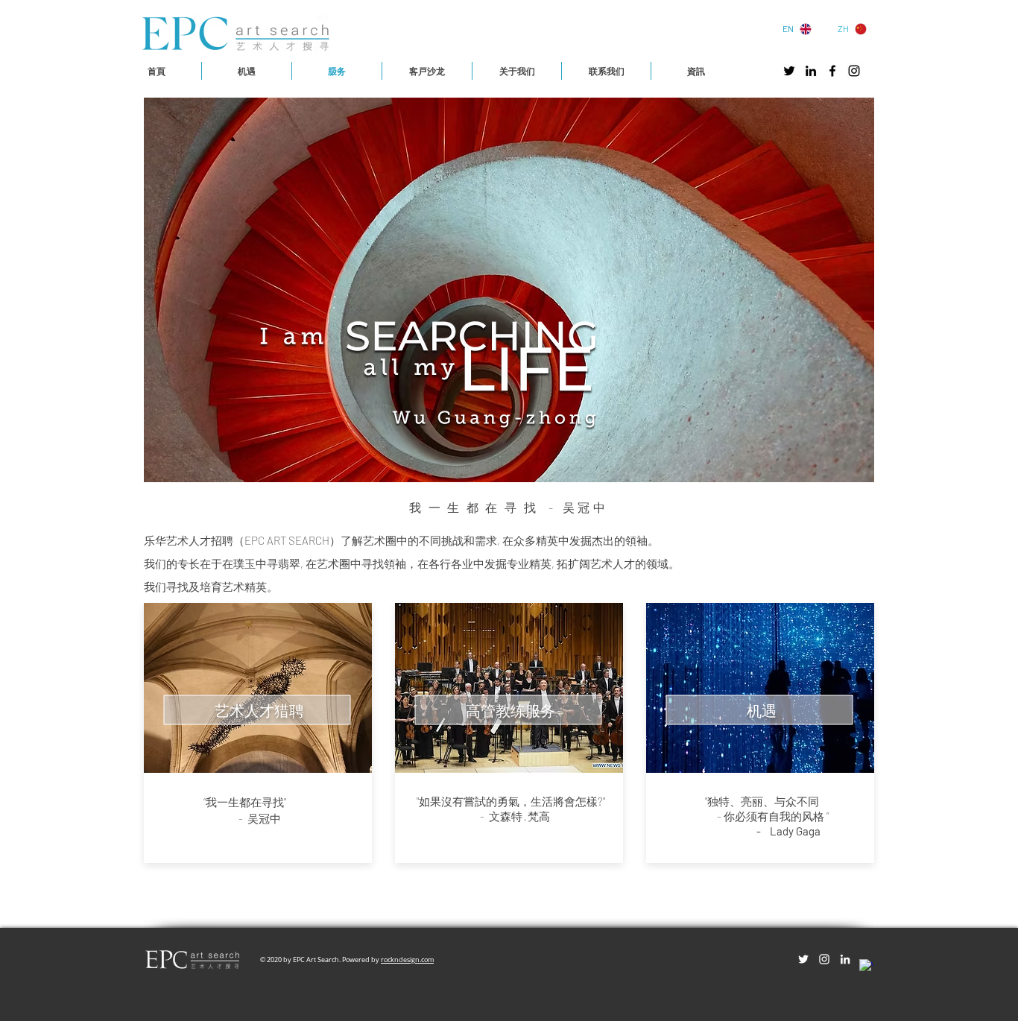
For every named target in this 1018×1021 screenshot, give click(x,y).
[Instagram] (854, 70)
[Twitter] (789, 70)
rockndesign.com (407, 959)
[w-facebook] (866, 966)
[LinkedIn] (810, 70)
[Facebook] (832, 70)
